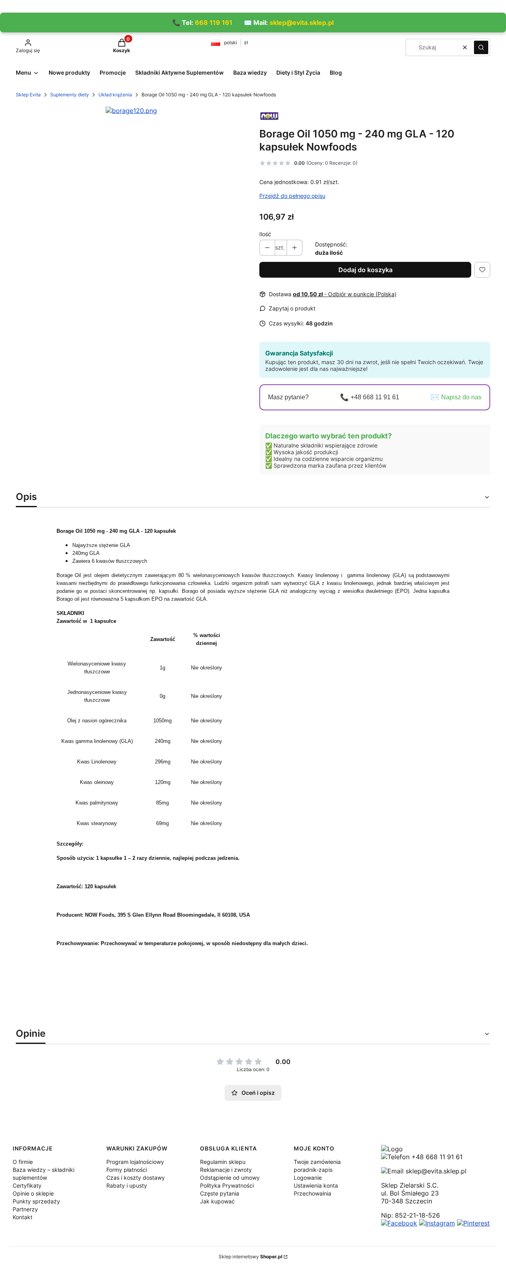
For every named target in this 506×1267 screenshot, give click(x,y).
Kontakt (22, 1217)
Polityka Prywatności (227, 1185)
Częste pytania (219, 1193)
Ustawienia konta (316, 1185)
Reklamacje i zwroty (226, 1169)
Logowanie (308, 1177)
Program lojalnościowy (135, 1161)
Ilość (265, 234)
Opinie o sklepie (33, 1193)
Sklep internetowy (250, 1256)
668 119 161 (213, 22)
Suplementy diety (69, 95)
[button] (481, 47)
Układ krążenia (115, 95)
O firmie (23, 1161)
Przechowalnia (312, 1193)
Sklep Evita (28, 95)
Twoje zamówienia (317, 1161)
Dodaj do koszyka (365, 270)
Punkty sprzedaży (36, 1201)
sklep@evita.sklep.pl (302, 22)
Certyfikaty (27, 1185)
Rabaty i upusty (126, 1185)
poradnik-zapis (313, 1169)
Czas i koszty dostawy (135, 1177)
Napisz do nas (461, 397)
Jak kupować (217, 1201)
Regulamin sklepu (222, 1161)
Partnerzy (25, 1209)
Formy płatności (126, 1169)
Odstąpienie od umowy (230, 1177)
